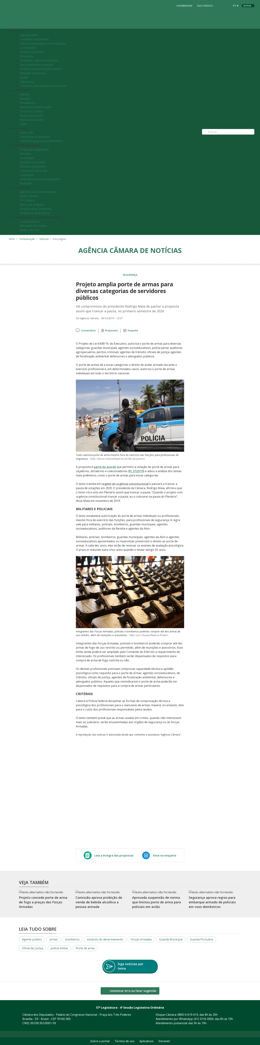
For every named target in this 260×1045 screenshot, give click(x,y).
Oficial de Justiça (32, 948)
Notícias (44, 239)
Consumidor (28, 48)
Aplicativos (146, 1041)
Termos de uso (124, 1041)
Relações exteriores (33, 73)
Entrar (247, 5)
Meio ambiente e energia (36, 65)
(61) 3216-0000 (203, 1019)
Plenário (25, 154)
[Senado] (227, 5)
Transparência (29, 221)
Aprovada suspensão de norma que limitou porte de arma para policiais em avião (156, 902)
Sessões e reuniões (32, 162)
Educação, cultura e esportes (39, 60)
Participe (25, 183)
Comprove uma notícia (35, 213)
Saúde (24, 77)
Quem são (26, 132)
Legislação (27, 175)
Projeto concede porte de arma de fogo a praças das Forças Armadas (43, 902)
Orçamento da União (33, 171)
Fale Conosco (205, 5)
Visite (23, 124)
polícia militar (59, 948)
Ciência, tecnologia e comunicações (43, 43)
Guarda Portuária (201, 939)
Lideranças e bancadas (35, 137)
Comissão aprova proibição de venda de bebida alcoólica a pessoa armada (99, 902)
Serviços (25, 99)
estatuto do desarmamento (105, 939)
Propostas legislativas (34, 149)
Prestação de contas (33, 226)
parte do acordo (105, 467)
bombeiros (72, 939)
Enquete (133, 330)
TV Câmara (27, 200)
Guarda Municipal (171, 939)
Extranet (164, 1041)
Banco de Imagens (32, 204)
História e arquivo (32, 120)
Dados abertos (29, 230)
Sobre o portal (99, 1041)
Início (12, 239)
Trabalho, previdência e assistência (43, 86)
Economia (26, 56)
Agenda (25, 94)
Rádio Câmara (29, 196)
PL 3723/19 (136, 471)
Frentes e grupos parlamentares (41, 141)
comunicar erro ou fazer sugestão (132, 991)
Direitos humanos (32, 52)
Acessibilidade (184, 5)
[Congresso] (220, 5)
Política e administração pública (40, 69)
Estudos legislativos (33, 166)
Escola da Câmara (31, 111)
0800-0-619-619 (187, 1015)
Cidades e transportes (34, 39)
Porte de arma (85, 948)
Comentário (88, 330)
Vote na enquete (164, 855)
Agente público (32, 939)
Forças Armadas (141, 939)
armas (53, 939)
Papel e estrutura (31, 115)
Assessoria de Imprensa (35, 209)
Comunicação (27, 239)
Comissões (27, 158)
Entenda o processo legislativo (40, 179)
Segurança (27, 82)
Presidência (27, 103)
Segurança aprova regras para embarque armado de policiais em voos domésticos (212, 902)
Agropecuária (29, 35)
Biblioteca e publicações (35, 107)
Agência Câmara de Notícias (38, 192)
